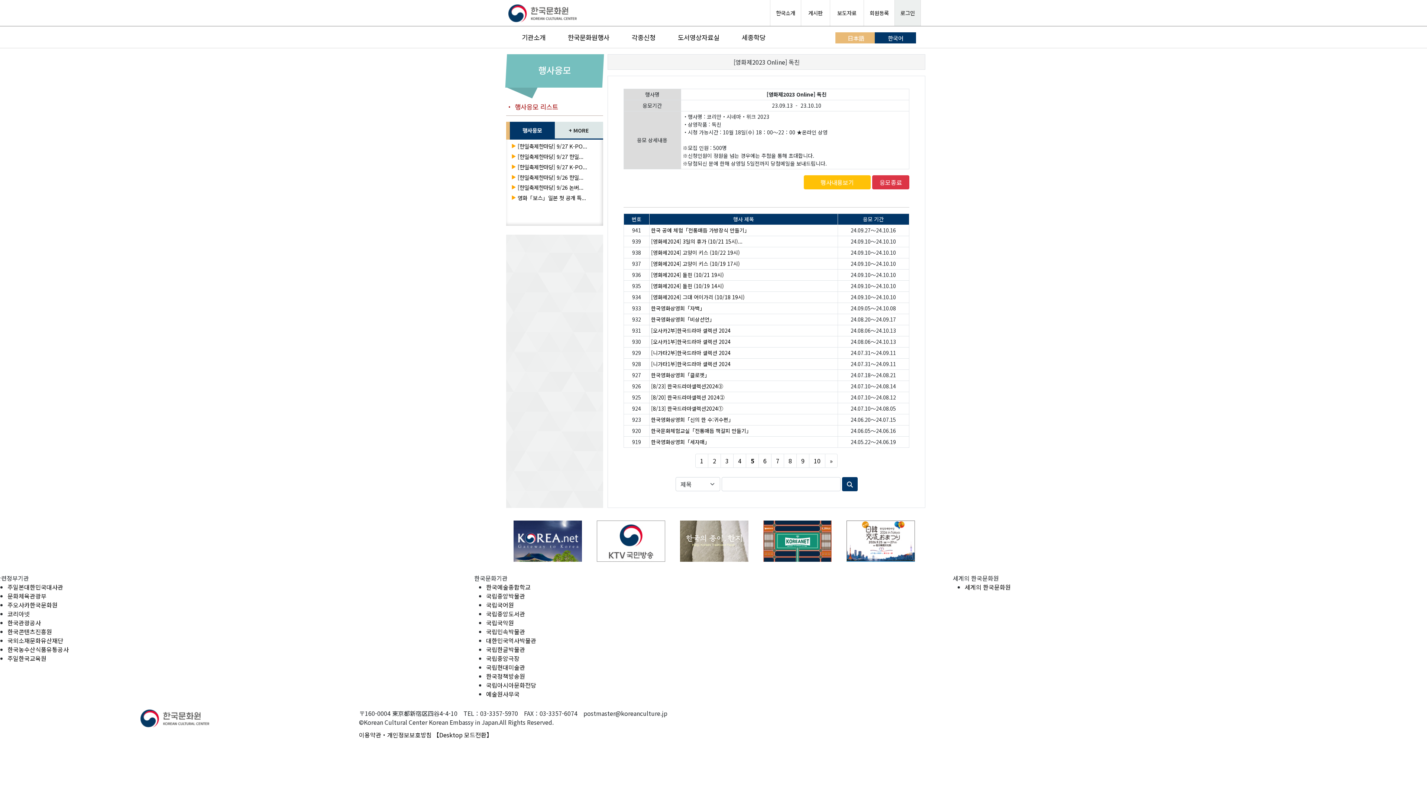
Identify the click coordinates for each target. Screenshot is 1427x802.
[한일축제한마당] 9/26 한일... (550, 177)
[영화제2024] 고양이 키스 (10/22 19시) (695, 252)
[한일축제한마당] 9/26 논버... (550, 187)
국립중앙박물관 (505, 595)
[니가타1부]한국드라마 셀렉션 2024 (691, 364)
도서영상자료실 (698, 37)
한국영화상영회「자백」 (678, 308)
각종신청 (644, 37)
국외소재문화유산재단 (35, 640)
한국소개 (785, 13)
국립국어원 (500, 604)
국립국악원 (500, 622)
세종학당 (754, 37)
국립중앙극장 (503, 658)
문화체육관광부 (26, 595)
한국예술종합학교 (508, 587)
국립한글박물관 (505, 649)
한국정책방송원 (505, 676)
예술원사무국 (503, 693)
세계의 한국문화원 (988, 587)
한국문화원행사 (588, 37)
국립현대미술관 (505, 667)
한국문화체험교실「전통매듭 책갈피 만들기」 (701, 430)
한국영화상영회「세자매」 (680, 442)
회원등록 (879, 13)
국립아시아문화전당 (511, 685)
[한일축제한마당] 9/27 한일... (550, 156)
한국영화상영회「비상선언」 (683, 319)
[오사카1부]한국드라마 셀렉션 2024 (691, 341)
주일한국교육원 (26, 658)
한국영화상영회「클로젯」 (680, 375)
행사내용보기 (837, 182)
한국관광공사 (24, 622)
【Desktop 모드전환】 (462, 734)
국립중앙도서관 (505, 613)
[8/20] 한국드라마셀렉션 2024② (688, 397)
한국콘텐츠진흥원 (29, 631)
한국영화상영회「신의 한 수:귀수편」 (692, 419)
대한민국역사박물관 (511, 640)
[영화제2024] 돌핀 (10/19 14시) (687, 286)
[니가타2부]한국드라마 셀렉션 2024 (691, 352)
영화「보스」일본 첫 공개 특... (552, 198)
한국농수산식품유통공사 (38, 649)
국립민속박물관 (505, 631)
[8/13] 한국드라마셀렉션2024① (687, 408)
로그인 (907, 13)
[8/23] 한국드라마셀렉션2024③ (687, 386)
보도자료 (847, 13)
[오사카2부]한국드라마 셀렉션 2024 (691, 330)
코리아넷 (18, 613)
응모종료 (891, 182)
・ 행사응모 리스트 (532, 106)
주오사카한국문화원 (32, 604)
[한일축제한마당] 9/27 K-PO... (552, 146)
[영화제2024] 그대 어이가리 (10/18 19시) (698, 297)
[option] (548, 541)
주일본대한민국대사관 (35, 587)
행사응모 (532, 130)
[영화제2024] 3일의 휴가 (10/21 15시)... (696, 241)
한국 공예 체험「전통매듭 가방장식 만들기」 (700, 230)
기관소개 (534, 37)
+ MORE (579, 130)
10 (817, 460)
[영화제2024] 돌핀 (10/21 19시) (687, 274)
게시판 (815, 13)
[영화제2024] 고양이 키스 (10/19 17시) (695, 263)
